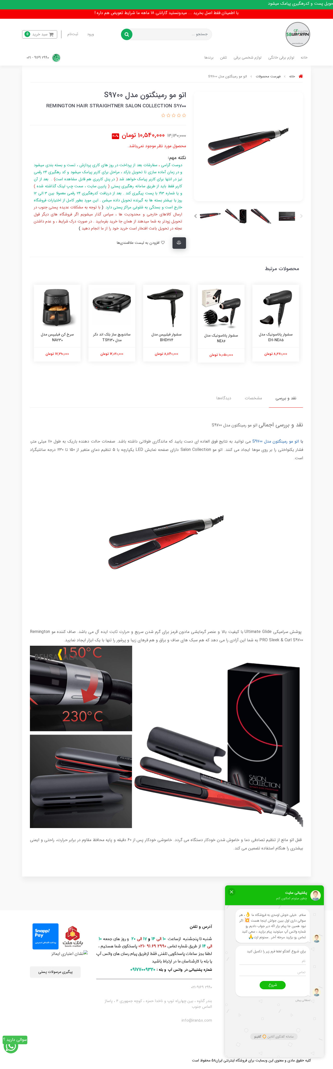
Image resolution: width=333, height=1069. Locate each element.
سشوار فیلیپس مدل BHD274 (166, 337)
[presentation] (301, 216)
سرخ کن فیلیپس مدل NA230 (57, 337)
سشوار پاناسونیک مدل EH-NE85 (276, 337)
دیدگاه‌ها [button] (223, 398)
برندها (209, 58)
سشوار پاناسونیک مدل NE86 (221, 338)
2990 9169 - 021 (38, 58)
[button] (39, 34)
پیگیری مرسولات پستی (55, 972)
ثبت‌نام (72, 34)
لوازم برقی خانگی (281, 58)
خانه (304, 58)
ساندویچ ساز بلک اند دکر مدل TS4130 (112, 337)
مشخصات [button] (253, 398)
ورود (90, 34)
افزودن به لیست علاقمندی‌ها (139, 243)
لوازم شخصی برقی (247, 58)
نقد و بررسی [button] (286, 398)
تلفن (223, 58)
